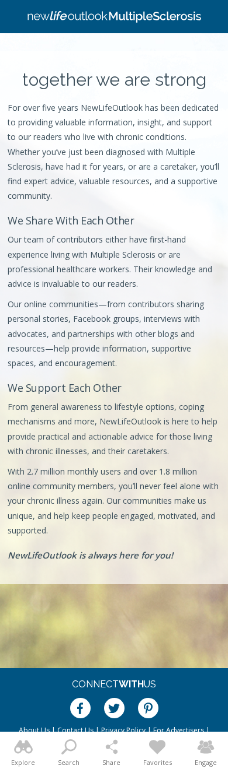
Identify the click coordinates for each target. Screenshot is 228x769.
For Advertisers (178, 730)
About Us (34, 730)
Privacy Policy (123, 730)
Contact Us (75, 730)
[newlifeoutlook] (114, 17)
